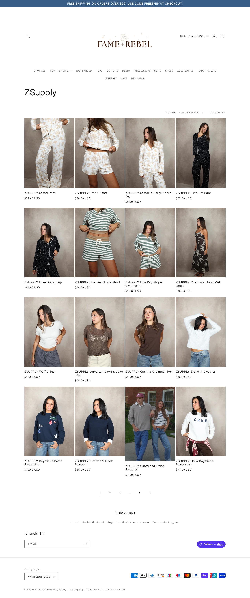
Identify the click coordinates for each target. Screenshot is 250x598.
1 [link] (100, 493)
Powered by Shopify (56, 589)
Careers (144, 522)
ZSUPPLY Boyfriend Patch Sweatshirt (43, 462)
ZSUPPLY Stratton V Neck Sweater (94, 462)
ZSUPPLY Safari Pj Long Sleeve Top (148, 194)
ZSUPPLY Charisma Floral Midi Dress (198, 284)
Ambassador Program (166, 522)
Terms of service (94, 589)
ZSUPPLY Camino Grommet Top (148, 371)
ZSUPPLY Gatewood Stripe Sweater (145, 467)
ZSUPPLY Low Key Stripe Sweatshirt (143, 284)
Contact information (116, 589)
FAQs (110, 522)
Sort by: (171, 112)
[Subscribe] (86, 544)
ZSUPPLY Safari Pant (39, 193)
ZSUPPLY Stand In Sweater (195, 371)
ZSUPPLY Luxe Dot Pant (193, 193)
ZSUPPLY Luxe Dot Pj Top (43, 282)
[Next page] (150, 493)
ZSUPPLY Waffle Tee (39, 371)
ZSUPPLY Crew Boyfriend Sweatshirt (194, 462)
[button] (28, 36)
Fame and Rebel (39, 589)
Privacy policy (76, 589)
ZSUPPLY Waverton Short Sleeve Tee (99, 373)
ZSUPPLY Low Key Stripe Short (97, 282)
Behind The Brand (93, 522)
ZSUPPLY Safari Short (91, 193)
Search (75, 522)
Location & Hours (127, 522)
